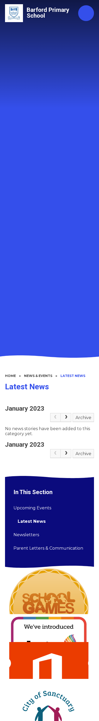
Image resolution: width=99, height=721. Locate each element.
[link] (55, 417)
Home (10, 376)
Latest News (72, 376)
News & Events (38, 376)
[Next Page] (66, 417)
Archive (83, 417)
